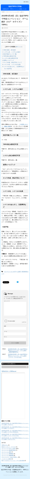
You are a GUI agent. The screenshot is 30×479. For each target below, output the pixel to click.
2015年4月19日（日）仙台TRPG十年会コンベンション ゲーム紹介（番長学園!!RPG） (17, 350)
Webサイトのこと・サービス (9, 446)
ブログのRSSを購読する (9, 363)
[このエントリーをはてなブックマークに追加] (17, 282)
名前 (5, 326)
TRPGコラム (5, 445)
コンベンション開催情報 (7, 455)
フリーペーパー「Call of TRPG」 (10, 457)
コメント (7, 301)
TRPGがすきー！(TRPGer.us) (9, 371)
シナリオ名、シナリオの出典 (11, 64)
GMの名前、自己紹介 (9, 50)
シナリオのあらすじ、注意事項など (13, 66)
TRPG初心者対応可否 (9, 56)
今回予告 (8, 68)
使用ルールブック (8, 60)
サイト (5, 336)
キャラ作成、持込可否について (12, 62)
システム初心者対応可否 (10, 58)
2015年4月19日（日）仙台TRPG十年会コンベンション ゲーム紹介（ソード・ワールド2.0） (17, 356)
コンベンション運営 (6, 452)
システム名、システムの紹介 (11, 52)
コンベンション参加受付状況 (9, 450)
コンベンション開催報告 (7, 453)
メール (5, 331)
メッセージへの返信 (6, 458)
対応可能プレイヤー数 (9, 54)
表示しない (19, 46)
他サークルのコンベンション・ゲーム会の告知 (13, 460)
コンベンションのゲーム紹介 (12, 271)
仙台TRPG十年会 (15, 6)
